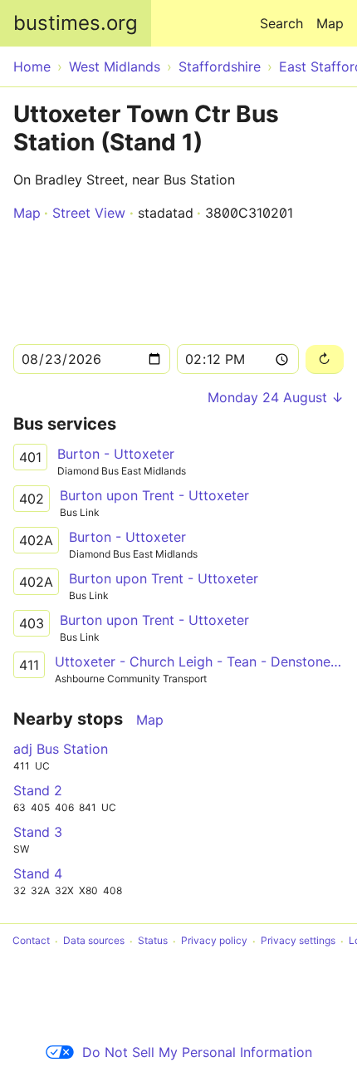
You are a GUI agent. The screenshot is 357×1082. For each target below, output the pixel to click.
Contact (31, 941)
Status (153, 941)
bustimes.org (75, 23)
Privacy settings (298, 941)
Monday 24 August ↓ (276, 397)
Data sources (94, 941)
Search (281, 23)
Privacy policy (214, 941)
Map (330, 23)
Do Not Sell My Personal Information (197, 1052)
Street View (88, 212)
